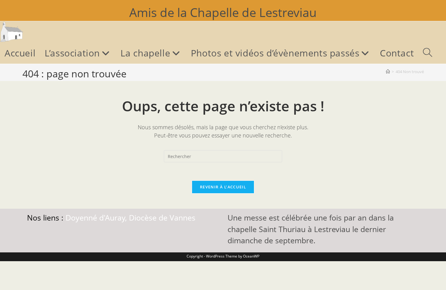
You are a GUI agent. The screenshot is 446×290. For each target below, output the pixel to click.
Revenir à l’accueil (223, 187)
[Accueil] (388, 71)
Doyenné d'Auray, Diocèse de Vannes (130, 217)
